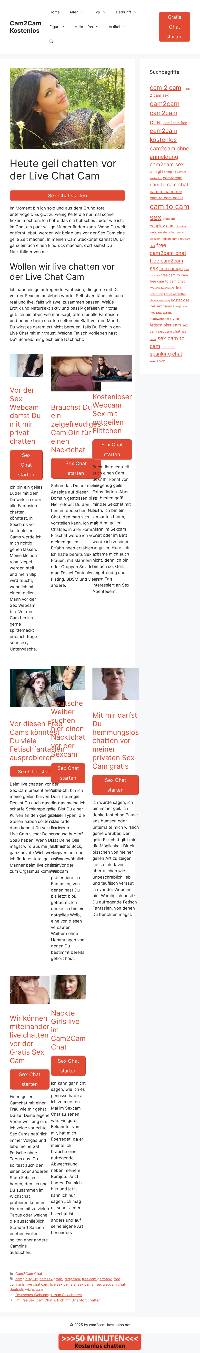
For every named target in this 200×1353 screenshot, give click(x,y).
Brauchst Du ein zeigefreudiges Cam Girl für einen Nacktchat (76, 428)
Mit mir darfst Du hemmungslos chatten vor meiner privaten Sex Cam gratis (115, 740)
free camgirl (171, 268)
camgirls (170, 172)
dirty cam (72, 1279)
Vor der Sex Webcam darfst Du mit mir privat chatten (25, 415)
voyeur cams (157, 361)
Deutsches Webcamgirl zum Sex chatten (48, 1295)
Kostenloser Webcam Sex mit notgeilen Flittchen (112, 413)
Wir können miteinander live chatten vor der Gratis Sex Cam (30, 1039)
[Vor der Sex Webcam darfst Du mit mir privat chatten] (26, 378)
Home (55, 12)
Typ (97, 12)
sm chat (168, 347)
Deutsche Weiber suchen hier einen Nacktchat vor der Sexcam (68, 728)
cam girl (156, 171)
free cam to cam (174, 275)
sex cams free (89, 1284)
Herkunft (123, 12)
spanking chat (166, 354)
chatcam (169, 218)
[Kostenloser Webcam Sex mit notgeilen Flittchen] (112, 385)
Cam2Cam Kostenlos (25, 27)
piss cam (172, 324)
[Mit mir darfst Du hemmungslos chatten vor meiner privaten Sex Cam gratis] (115, 703)
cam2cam (165, 103)
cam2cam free (175, 123)
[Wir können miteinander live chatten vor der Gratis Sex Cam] (30, 1006)
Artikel (114, 26)
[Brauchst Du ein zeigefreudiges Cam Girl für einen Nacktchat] (76, 395)
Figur (54, 26)
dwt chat (169, 232)
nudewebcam (159, 319)
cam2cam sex (167, 164)
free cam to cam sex (162, 288)
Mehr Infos (83, 26)
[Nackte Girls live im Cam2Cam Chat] (68, 1001)
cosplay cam (162, 225)
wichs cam (34, 1289)
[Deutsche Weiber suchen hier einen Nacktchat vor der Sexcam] (68, 691)
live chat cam (37, 1284)
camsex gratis (51, 1279)
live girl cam (180, 306)
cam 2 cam (165, 87)
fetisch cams (170, 239)
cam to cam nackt (166, 197)
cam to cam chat (169, 184)
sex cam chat (169, 331)
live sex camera (63, 1284)
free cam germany (97, 1279)
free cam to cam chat (167, 281)
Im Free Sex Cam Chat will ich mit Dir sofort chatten (57, 1300)
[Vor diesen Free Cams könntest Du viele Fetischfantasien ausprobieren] (37, 712)
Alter (74, 12)
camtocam (172, 177)
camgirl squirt (26, 1279)
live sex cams (161, 312)
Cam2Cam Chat (28, 1273)
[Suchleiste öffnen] (51, 41)
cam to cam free (166, 191)
